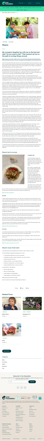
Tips (3, 368)
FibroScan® (14, 133)
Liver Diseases (4, 411)
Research (34, 7)
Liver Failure (4, 416)
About (37, 7)
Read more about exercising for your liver (10, 242)
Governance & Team (19, 427)
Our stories (4, 311)
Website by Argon (32, 438)
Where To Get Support (19, 420)
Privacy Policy (24, 438)
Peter (3, 340)
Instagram (31, 429)
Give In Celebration (32, 416)
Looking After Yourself (19, 417)
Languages (7, 7)
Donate (29, 3)
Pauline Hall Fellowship (6, 432)
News (40, 7)
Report (3, 364)
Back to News (6, 351)
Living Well (17, 7)
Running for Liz (26, 314)
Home (4, 7)
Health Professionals (28, 7)
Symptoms (4, 409)
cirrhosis (14, 79)
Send (17, 288)
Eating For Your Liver (19, 407)
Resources (4, 366)
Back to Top (40, 438)
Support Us (21, 7)
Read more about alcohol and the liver (9, 226)
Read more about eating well (8, 192)
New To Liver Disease (5, 412)
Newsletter (17, 432)
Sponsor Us (31, 411)
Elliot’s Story (5, 314)
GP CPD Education (5, 425)
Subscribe (38, 3)
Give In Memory (31, 414)
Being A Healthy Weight (19, 412)
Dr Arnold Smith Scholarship (6, 434)
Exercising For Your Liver (20, 411)
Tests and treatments (5, 414)
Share (22, 288)
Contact (31, 425)
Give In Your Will (32, 412)
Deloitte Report (18, 430)
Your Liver (12, 7)
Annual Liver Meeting (5, 427)
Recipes (17, 409)
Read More (4, 316)
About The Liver (4, 407)
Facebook (31, 427)
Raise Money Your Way (33, 409)
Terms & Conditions (16, 438)
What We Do (18, 425)
